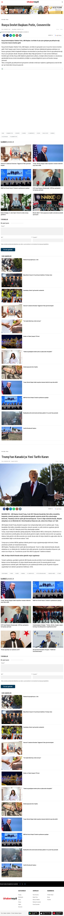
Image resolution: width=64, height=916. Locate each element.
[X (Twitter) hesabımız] (22, 884)
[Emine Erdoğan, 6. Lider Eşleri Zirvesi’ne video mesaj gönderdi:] (16, 202)
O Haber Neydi (50, 894)
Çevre (19, 899)
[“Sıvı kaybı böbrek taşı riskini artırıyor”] (12, 332)
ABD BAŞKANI (4, 573)
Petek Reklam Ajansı (16, 913)
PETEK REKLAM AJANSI (41, 573)
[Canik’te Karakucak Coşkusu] (12, 440)
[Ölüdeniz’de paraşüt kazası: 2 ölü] (12, 271)
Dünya (57, 29)
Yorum (3, 226)
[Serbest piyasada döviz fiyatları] (12, 378)
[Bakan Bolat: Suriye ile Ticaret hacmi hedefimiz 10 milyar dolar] (12, 286)
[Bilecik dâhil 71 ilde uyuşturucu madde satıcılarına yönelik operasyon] (48, 202)
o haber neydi (31, 573)
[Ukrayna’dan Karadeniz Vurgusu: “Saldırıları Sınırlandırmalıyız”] (48, 639)
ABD (3, 133)
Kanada (23, 573)
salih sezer (45, 133)
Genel (61, 29)
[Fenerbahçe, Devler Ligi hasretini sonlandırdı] (12, 302)
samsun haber (52, 573)
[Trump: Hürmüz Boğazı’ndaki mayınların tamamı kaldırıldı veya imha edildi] (48, 153)
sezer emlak (5, 136)
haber (17, 573)
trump (59, 573)
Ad (2, 237)
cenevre (17, 133)
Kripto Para (35, 897)
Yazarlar (49, 899)
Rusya (39, 133)
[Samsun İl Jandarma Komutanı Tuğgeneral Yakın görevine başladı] (16, 153)
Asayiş (19, 894)
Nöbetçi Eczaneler (37, 902)
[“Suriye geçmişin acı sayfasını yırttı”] (16, 639)
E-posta (35, 237)
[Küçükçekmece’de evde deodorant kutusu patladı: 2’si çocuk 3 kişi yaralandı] (12, 424)
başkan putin (10, 133)
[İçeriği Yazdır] (20, 35)
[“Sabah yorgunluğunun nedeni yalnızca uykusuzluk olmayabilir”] (12, 363)
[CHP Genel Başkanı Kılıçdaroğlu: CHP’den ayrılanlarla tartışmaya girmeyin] (48, 177)
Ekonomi (20, 906)
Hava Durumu (36, 894)
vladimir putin (14, 136)
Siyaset (61, 461)
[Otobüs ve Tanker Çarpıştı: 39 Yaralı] (12, 348)
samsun (52, 133)
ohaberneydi (31, 133)
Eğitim (19, 904)
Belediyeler (20, 897)
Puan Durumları (36, 904)
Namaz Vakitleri (36, 899)
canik (12, 573)
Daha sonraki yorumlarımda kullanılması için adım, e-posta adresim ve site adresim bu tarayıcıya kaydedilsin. (25, 244)
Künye (48, 897)
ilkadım (24, 133)
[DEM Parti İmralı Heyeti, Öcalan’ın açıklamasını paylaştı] (16, 177)
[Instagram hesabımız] (25, 884)
